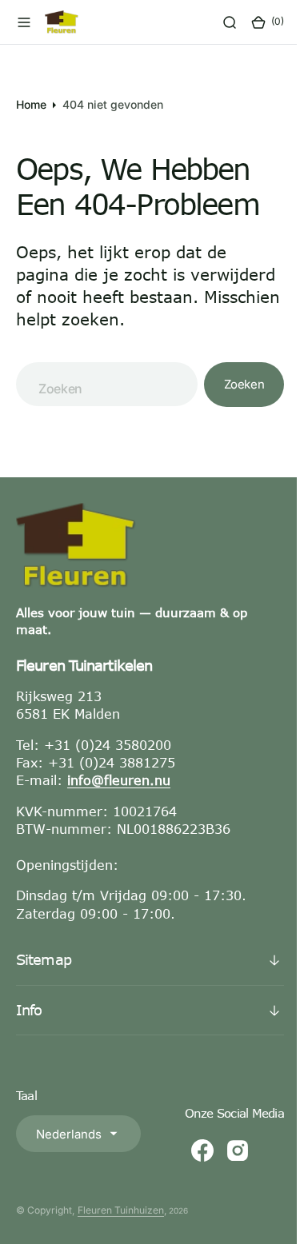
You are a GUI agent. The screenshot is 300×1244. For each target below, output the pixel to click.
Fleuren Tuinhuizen (121, 1232)
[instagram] (225, 1172)
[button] (24, 22)
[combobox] (101, 407)
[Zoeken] (218, 22)
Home (31, 104)
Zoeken (232, 406)
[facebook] (190, 1172)
